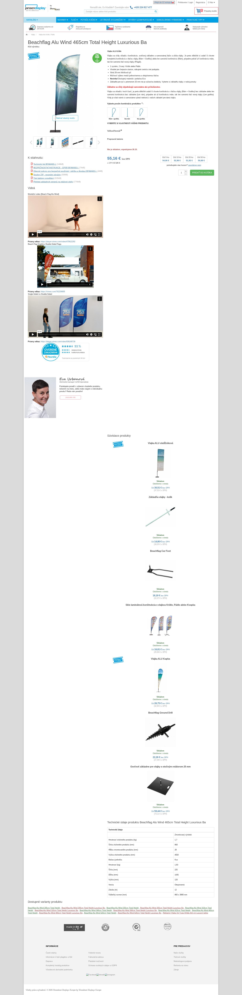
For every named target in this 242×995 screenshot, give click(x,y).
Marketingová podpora (183, 961)
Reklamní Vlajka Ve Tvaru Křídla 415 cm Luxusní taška (185, 913)
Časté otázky (51, 953)
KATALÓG (31, 20)
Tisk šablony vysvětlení (43, 178)
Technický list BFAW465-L (44, 164)
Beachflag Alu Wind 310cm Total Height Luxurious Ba (56, 910)
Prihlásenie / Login (185, 2)
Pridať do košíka (202, 172)
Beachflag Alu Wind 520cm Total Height (100, 913)
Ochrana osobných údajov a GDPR (102, 965)
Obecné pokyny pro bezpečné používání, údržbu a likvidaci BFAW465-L (65, 171)
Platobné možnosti (95, 961)
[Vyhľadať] (156, 11)
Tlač (73, 20)
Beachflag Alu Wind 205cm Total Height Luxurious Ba (83, 908)
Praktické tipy (195, 20)
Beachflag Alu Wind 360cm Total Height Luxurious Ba (135, 910)
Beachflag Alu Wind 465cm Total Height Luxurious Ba (60, 913)
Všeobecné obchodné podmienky (59, 970)
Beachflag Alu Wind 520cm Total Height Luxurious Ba (139, 913)
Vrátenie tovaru (94, 953)
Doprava (49, 961)
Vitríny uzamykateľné (140, 20)
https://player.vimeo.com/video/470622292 (58, 242)
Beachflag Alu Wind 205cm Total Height (44, 908)
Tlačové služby (180, 957)
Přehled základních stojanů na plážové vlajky (53, 182)
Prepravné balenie (115, 139)
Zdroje (176, 970)
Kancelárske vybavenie (170, 20)
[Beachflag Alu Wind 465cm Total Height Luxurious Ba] (39, 142)
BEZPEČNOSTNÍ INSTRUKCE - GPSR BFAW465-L (56, 168)
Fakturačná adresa (95, 957)
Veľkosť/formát (113, 131)
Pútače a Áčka (88, 20)
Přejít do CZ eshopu (163, 2)
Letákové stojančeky (112, 20)
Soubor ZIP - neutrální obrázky (47, 175)
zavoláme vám (194, 165)
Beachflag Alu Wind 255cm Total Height (123, 908)
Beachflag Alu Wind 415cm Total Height (174, 910)
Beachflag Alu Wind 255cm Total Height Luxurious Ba (162, 908)
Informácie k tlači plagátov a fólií (59, 957)
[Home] (26, 34)
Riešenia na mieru (181, 965)
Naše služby (179, 953)
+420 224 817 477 (143, 7)
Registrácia (200, 2)
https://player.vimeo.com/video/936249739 (58, 341)
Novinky (62, 20)
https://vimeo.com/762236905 (53, 291)
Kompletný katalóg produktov (57, 965)
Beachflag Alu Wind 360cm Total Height (96, 910)
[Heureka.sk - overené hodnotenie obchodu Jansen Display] (65, 360)
